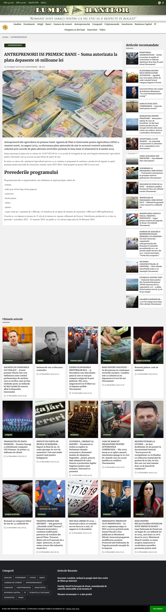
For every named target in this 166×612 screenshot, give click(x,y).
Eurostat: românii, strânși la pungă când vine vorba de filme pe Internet (82, 579)
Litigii (40, 24)
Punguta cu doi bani (75, 29)
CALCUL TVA (33, 3)
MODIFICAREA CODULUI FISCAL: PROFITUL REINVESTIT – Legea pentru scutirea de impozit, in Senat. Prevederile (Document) (151, 219)
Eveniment (29, 24)
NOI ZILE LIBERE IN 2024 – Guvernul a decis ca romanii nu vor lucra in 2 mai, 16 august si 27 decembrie (82, 525)
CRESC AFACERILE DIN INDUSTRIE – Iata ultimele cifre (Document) (151, 158)
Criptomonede (112, 24)
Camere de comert (62, 24)
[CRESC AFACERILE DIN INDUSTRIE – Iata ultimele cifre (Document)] (132, 158)
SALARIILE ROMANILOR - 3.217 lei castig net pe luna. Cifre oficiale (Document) (151, 301)
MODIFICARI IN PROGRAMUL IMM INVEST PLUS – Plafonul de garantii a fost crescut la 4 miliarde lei (151, 202)
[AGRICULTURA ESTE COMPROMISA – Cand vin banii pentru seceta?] (132, 106)
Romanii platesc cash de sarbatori (146, 368)
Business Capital (143, 24)
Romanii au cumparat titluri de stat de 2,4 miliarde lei (17, 522)
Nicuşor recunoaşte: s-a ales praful (74, 594)
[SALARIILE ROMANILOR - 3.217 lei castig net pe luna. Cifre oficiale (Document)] (132, 302)
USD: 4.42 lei (9, 3)
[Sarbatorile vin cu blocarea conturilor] (50, 345)
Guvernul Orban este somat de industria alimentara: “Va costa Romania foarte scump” (151, 92)
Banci (48, 24)
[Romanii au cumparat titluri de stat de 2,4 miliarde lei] (18, 499)
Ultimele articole (12, 319)
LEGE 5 (43, 3)
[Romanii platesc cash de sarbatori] (148, 345)
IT (155, 24)
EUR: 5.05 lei (21, 3)
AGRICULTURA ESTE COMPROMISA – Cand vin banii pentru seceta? (151, 106)
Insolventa (127, 24)
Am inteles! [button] (158, 609)
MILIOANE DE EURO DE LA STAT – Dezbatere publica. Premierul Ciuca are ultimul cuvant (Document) (151, 187)
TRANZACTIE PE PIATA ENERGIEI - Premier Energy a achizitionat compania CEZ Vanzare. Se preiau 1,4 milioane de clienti (17, 447)
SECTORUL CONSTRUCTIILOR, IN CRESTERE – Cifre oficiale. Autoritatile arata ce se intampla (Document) (151, 266)
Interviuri (92, 29)
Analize (17, 24)
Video (102, 29)
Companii (97, 24)
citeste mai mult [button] (72, 609)
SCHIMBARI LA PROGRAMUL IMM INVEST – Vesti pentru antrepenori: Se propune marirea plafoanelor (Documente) (151, 173)
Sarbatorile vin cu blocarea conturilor (49, 368)
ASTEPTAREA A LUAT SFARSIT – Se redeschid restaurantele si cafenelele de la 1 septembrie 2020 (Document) (151, 143)
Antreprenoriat (82, 24)
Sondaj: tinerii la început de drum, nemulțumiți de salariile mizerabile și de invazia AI (82, 587)
